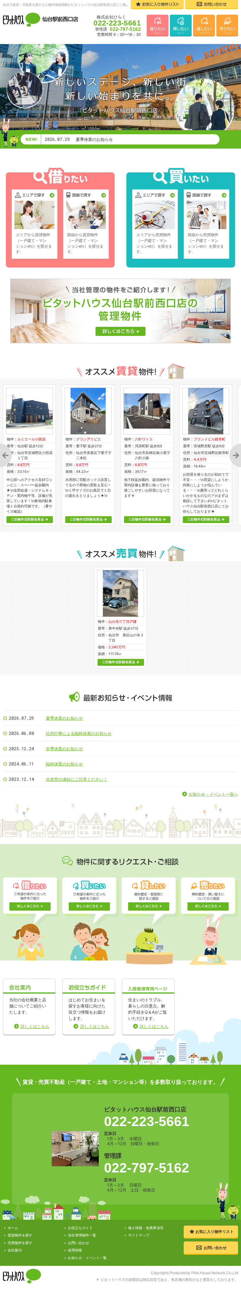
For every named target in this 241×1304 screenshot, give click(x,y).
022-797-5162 (146, 1167)
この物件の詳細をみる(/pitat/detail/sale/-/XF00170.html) (121, 662)
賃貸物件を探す (20, 1235)
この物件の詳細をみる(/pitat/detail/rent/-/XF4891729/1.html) (206, 519)
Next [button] (235, 455)
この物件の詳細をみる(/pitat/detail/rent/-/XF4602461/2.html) (147, 519)
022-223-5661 (146, 1121)
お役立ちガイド (80, 1228)
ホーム (13, 1228)
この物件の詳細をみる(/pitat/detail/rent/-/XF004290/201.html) (29, 519)
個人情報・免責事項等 (145, 1228)
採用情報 (75, 1250)
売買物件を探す (20, 1243)
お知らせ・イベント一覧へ (213, 794)
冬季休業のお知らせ (64, 748)
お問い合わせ (78, 1243)
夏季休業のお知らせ (64, 718)
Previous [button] (6, 455)
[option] (88, 455)
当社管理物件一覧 (82, 1235)
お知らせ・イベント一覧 (87, 1258)
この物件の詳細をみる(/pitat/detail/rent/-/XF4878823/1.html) (88, 519)
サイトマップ (138, 1235)
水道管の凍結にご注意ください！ (77, 779)
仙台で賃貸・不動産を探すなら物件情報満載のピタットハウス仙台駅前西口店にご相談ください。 (74, 5)
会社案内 (15, 1250)
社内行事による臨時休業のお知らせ (79, 733)
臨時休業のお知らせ (64, 763)
